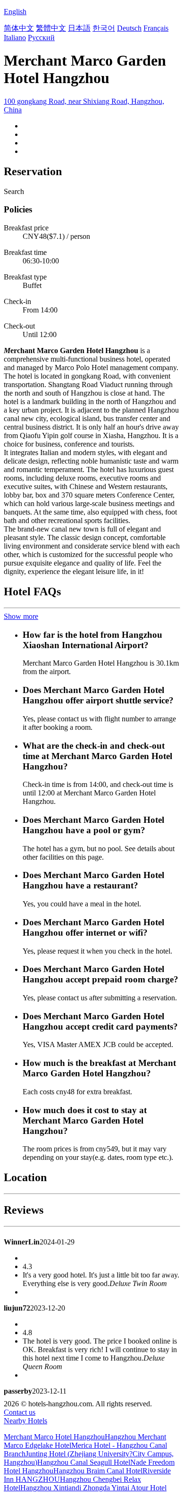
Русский (41, 38)
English (15, 12)
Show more (21, 616)
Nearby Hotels (25, 1421)
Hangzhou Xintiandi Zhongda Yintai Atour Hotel (93, 1488)
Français (155, 28)
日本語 (79, 28)
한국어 (103, 28)
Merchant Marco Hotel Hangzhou (54, 1437)
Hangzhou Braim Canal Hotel (97, 1471)
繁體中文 (51, 28)
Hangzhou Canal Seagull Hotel (83, 1462)
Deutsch (129, 28)
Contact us (19, 1412)
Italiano (15, 38)
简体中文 (19, 28)
